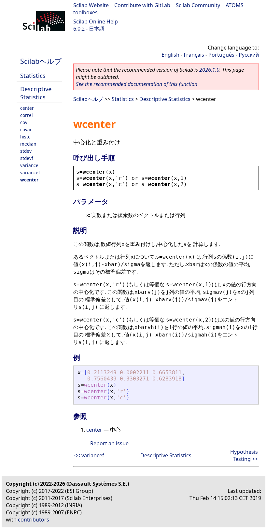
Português (221, 54)
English (170, 54)
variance (29, 165)
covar (26, 129)
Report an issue (109, 443)
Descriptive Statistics (35, 93)
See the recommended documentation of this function (136, 84)
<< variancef (89, 455)
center (27, 108)
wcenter (29, 180)
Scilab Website (91, 5)
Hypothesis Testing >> (244, 455)
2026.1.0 (209, 69)
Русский (249, 54)
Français (194, 54)
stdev (26, 151)
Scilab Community (198, 5)
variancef (30, 172)
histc (25, 137)
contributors (33, 519)
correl (26, 115)
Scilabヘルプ (41, 61)
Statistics (33, 75)
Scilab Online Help (95, 21)
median (28, 144)
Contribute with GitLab (142, 5)
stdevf (26, 158)
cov (23, 122)
